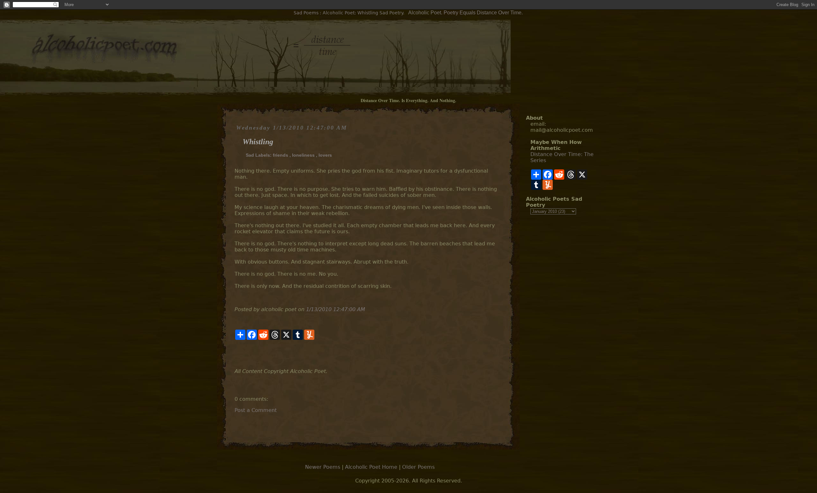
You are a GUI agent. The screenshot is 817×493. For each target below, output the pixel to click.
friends (280, 155)
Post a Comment (256, 410)
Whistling (258, 142)
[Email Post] (235, 354)
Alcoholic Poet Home (371, 467)
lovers (325, 155)
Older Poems (418, 467)
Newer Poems (322, 467)
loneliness (303, 155)
